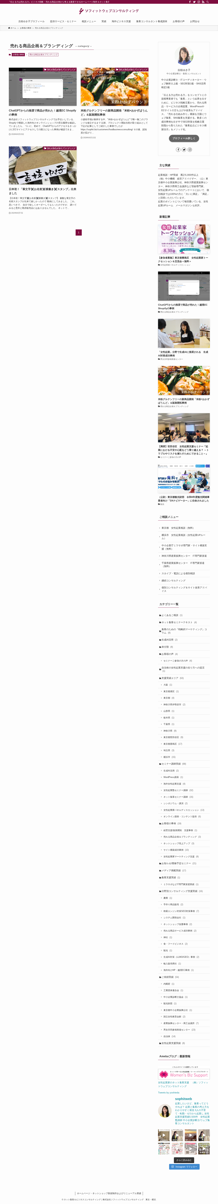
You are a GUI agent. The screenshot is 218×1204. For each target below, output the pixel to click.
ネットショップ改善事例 (178, 924)
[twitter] (194, 2)
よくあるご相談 (172, 615)
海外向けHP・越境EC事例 (179, 970)
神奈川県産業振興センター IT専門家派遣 (184, 555)
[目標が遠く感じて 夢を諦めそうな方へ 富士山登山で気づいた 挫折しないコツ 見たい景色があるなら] (191, 1135)
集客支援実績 (171, 877)
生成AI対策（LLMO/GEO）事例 (181, 957)
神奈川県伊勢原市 (174, 704)
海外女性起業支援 (174, 783)
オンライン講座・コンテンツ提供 (182, 816)
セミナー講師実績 (174, 763)
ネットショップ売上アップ (179, 843)
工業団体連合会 (173, 990)
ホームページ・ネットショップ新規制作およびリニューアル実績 (109, 1193)
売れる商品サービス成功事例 (180, 930)
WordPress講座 (173, 777)
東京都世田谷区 (173, 737)
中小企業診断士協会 (176, 997)
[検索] (207, 2)
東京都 (169, 698)
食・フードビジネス (176, 944)
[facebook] (190, 2)
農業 (168, 898)
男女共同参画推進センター (179, 1029)
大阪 (168, 684)
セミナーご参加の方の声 (178, 660)
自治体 (169, 1036)
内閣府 (169, 984)
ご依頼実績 (170, 977)
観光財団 (170, 1003)
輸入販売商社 (172, 963)
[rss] (203, 2)
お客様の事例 (18, 55)
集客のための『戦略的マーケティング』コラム (184, 631)
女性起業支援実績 (173, 1043)
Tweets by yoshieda (168, 1092)
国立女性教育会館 (174, 1016)
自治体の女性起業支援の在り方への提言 (183, 669)
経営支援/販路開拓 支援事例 (180, 830)
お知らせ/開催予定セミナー (179, 863)
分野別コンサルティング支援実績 (182, 891)
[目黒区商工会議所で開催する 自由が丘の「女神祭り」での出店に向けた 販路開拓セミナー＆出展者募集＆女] (164, 1149)
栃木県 (169, 717)
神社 (168, 937)
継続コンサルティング (173, 580)
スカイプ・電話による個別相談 (178, 573)
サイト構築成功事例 (176, 850)
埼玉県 (169, 750)
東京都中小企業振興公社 (178, 1010)
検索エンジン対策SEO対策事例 (181, 911)
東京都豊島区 (173, 744)
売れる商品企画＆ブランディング (182, 837)
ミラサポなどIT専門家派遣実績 (181, 884)
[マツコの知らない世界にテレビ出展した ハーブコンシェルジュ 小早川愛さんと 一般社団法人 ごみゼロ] (164, 1135)
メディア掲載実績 (174, 870)
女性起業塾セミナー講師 (178, 790)
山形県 (169, 711)
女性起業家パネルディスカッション (184, 810)
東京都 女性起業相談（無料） (178, 527)
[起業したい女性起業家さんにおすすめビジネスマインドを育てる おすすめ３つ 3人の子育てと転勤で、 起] (204, 1135)
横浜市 (169, 757)
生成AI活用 (169, 639)
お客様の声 (170, 654)
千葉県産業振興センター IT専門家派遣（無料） (183, 565)
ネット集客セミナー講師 (178, 797)
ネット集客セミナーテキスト (179, 622)
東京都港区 (171, 691)
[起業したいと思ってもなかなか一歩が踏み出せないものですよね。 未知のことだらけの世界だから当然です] (177, 1149)
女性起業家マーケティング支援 (181, 856)
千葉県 (169, 724)
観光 (168, 950)
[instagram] (199, 2)
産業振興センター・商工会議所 (181, 1023)
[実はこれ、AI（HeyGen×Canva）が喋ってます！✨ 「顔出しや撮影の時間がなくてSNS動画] (177, 1135)
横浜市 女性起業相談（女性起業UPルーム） (183, 537)
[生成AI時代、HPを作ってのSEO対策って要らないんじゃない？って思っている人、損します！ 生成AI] (191, 1149)
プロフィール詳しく (184, 138)
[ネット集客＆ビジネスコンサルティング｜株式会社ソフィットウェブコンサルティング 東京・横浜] (109, 11)
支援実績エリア (173, 678)
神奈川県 (170, 730)
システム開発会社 (174, 917)
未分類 (167, 646)
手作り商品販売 (173, 904)
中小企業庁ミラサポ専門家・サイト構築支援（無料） (184, 547)
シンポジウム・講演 (176, 803)
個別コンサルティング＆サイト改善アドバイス (184, 589)
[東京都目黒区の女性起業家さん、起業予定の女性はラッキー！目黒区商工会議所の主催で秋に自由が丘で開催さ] (204, 1149)
